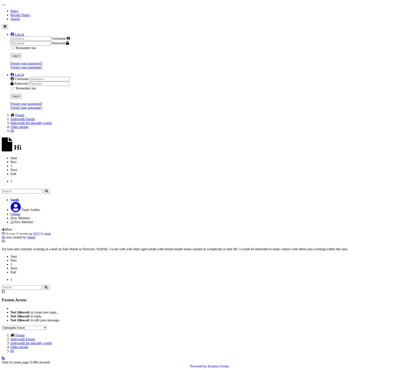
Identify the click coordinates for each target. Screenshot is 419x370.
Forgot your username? (26, 67)
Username (59, 38)
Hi (3, 237)
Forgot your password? (26, 63)
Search (15, 19)
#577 (37, 233)
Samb (14, 200)
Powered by (198, 366)
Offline (15, 214)
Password (58, 43)
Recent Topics (20, 15)
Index (14, 11)
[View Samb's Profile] (15, 210)
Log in (16, 55)
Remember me (26, 48)
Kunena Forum (218, 366)
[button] (17, 34)
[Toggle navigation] (3, 4)
